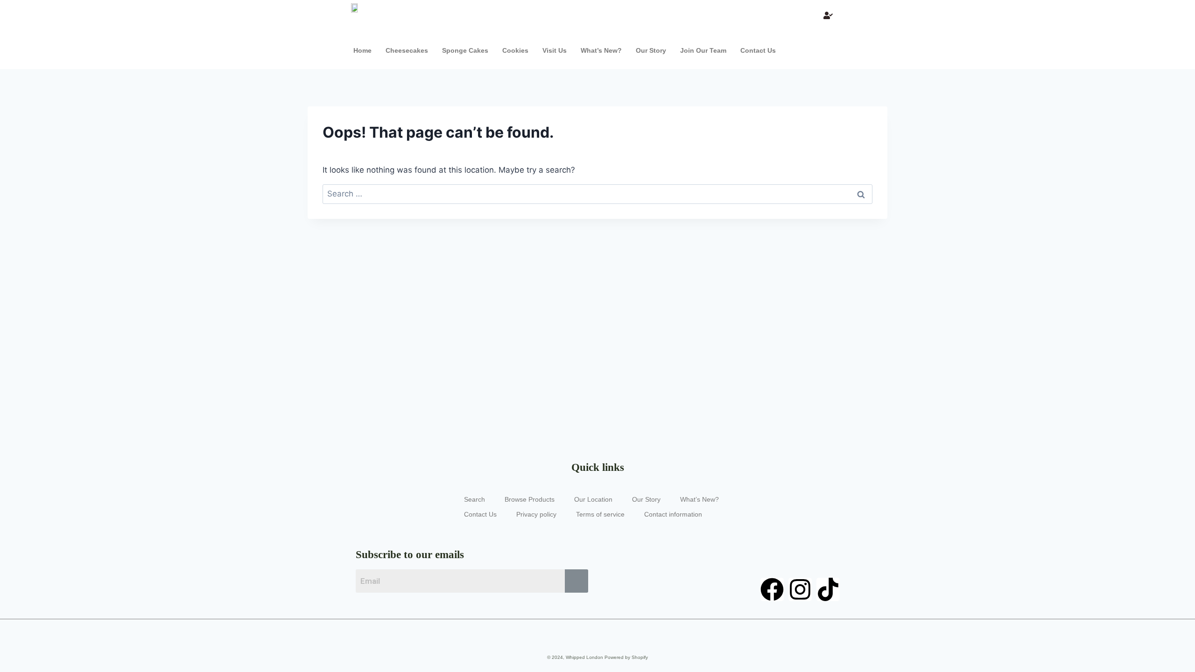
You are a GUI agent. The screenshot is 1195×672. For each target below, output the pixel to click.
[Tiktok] (828, 589)
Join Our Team (703, 50)
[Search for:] (597, 193)
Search (474, 499)
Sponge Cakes (465, 50)
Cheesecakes (407, 50)
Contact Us (758, 50)
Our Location (593, 499)
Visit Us (554, 50)
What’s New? (601, 50)
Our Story (651, 50)
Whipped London (584, 657)
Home (362, 50)
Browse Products (530, 499)
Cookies (515, 50)
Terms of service (600, 514)
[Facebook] (772, 589)
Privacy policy (536, 514)
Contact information (673, 514)
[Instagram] (800, 589)
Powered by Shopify (626, 657)
